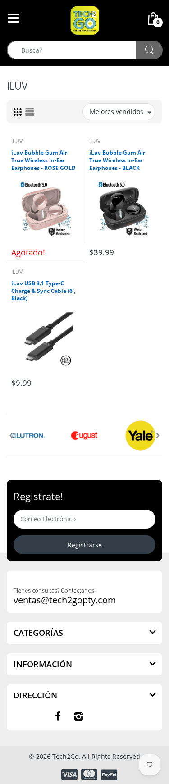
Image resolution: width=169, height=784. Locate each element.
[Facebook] (58, 716)
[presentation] (11, 435)
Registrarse (85, 545)
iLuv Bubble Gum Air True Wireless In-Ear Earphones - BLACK (117, 160)
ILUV (17, 272)
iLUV (17, 141)
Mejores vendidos (116, 111)
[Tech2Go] (84, 19)
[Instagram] (79, 716)
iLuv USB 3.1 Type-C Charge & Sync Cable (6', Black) (43, 291)
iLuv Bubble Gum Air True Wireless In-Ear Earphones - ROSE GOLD (43, 160)
